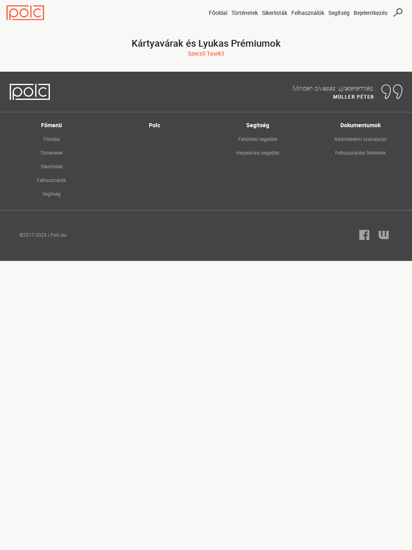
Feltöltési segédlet (257, 139)
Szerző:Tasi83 (206, 53)
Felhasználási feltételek (360, 152)
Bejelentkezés (370, 13)
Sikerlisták (274, 13)
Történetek (244, 13)
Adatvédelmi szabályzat (360, 139)
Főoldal (218, 13)
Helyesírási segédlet (257, 152)
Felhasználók (307, 13)
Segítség (339, 13)
